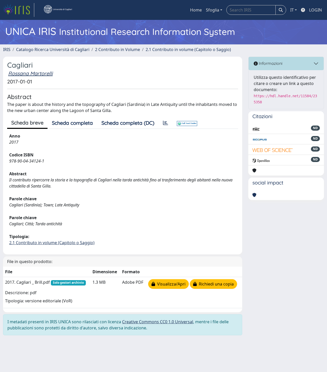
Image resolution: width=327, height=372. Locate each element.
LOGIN (315, 10)
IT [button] (292, 10)
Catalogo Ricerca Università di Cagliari (52, 49)
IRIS (6, 49)
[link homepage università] (57, 10)
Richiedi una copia (215, 284)
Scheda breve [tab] (27, 122)
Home (196, 10)
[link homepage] (18, 10)
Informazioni (270, 63)
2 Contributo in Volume (117, 49)
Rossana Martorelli (30, 73)
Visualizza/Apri (170, 284)
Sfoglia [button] (212, 10)
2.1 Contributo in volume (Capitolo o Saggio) (188, 49)
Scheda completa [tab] (72, 123)
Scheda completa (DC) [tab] (127, 123)
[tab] (165, 123)
